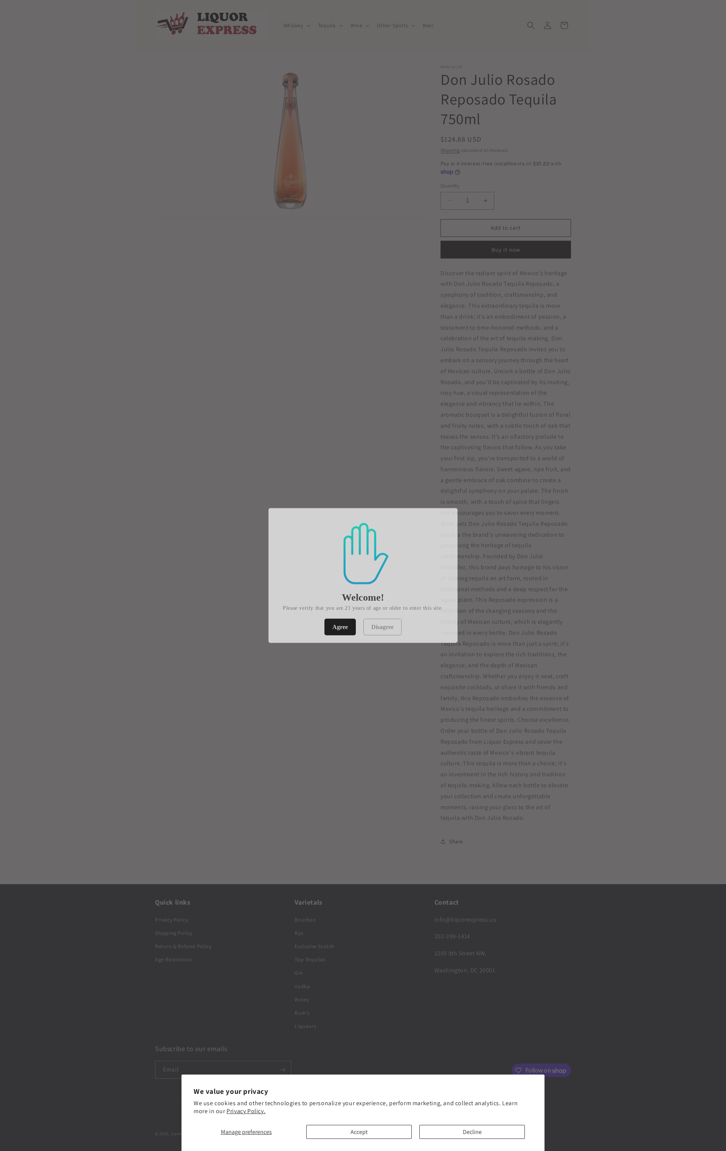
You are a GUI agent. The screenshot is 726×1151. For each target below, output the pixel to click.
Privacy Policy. (245, 1111)
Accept (359, 1132)
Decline (472, 1132)
